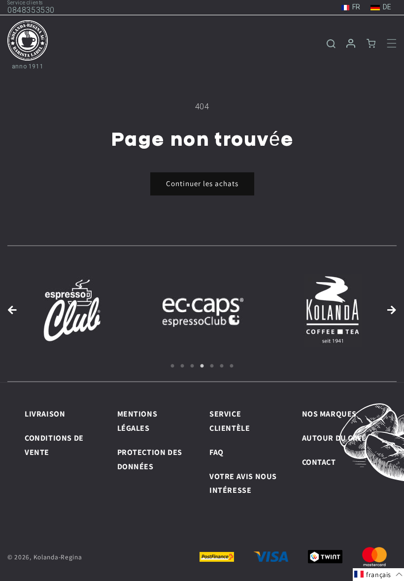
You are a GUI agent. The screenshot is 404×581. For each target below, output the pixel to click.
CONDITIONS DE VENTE (54, 445)
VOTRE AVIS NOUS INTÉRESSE (243, 483)
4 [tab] (202, 366)
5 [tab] (212, 366)
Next (392, 310)
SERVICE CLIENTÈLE (229, 421)
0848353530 (31, 10)
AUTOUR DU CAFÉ (334, 438)
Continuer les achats (202, 183)
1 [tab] (172, 366)
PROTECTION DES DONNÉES (149, 459)
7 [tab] (231, 366)
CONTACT (319, 462)
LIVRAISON (45, 414)
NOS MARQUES (329, 414)
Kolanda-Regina (58, 556)
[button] (386, 43)
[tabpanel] (72, 310)
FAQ (216, 452)
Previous (12, 310)
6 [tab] (222, 366)
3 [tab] (192, 366)
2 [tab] (182, 366)
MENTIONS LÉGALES (137, 421)
